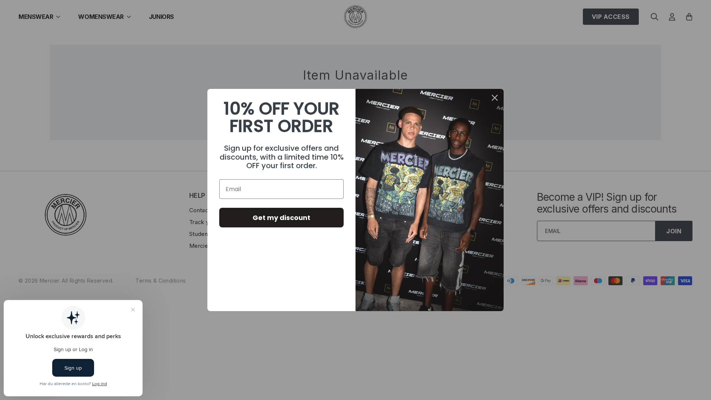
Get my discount (281, 217)
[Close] (495, 98)
